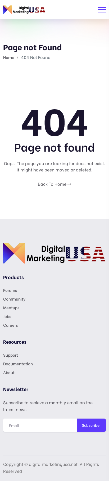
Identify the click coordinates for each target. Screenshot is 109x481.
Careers (10, 325)
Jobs (7, 316)
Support (10, 355)
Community (14, 299)
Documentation (18, 363)
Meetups (11, 307)
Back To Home (52, 184)
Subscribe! (91, 425)
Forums (10, 290)
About (9, 372)
